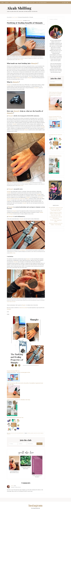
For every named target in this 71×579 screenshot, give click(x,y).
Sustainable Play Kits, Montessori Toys (15, 417)
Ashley (12, 485)
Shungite (34, 63)
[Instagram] (67, 1)
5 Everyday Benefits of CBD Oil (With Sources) (14, 472)
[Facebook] (63, 1)
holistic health (40, 433)
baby (21, 298)
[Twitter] (64, 1)
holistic (35, 433)
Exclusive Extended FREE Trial (13, 370)
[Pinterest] (66, 1)
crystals (29, 433)
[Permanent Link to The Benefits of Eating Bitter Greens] (25, 466)
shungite (16, 82)
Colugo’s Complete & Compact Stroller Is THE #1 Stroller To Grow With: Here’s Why (56, 214)
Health (8, 20)
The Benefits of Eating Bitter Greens (26, 468)
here (28, 198)
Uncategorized (19, 20)
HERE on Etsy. (20, 59)
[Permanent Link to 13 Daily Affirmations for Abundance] (37, 474)
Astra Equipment (27, 56)
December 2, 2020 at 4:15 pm (16, 487)
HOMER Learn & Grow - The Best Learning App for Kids (18, 372)
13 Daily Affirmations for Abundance (37, 476)
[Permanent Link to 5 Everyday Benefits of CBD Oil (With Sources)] (14, 469)
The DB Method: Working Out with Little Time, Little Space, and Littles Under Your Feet (56, 209)
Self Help (15, 20)
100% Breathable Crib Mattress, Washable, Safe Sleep (18, 399)
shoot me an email (23, 307)
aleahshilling (37, 508)
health (32, 433)
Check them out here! (11, 301)
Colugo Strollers (52, 179)
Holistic (11, 20)
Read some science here (20, 198)
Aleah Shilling (19, 8)
